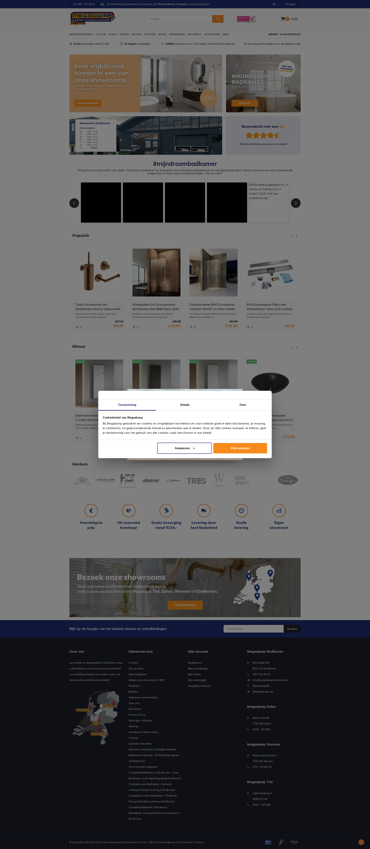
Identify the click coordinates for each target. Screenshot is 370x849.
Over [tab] (243, 404)
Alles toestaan (240, 448)
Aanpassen (182, 448)
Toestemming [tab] (127, 404)
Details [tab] (185, 404)
